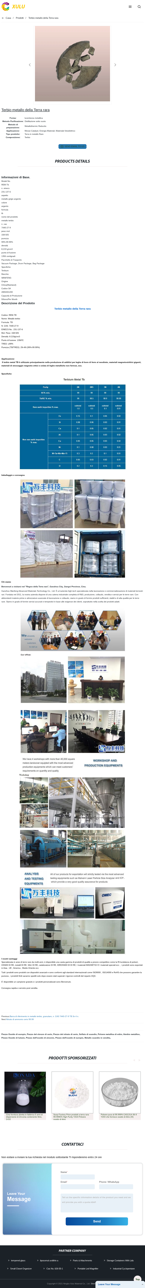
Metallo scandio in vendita (97, 1038)
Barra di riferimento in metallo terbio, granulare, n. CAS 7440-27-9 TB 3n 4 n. (44, 1016)
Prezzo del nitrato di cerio (65, 1034)
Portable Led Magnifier (88, 1268)
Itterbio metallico (131, 1034)
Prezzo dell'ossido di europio (69, 1038)
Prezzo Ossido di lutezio (13, 1038)
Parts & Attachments (82, 1260)
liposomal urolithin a (49, 1260)
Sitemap (94, 1283)
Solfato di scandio (88, 1034)
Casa (8, 18)
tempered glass (18, 1260)
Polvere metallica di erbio (110, 1034)
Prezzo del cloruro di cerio (39, 1034)
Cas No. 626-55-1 (54, 1268)
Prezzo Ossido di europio (13, 1034)
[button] (130, 7)
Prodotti (20, 18)
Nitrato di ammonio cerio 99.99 (20, 1019)
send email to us (74, 146)
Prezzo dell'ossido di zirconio (40, 1038)
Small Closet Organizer (21, 1268)
